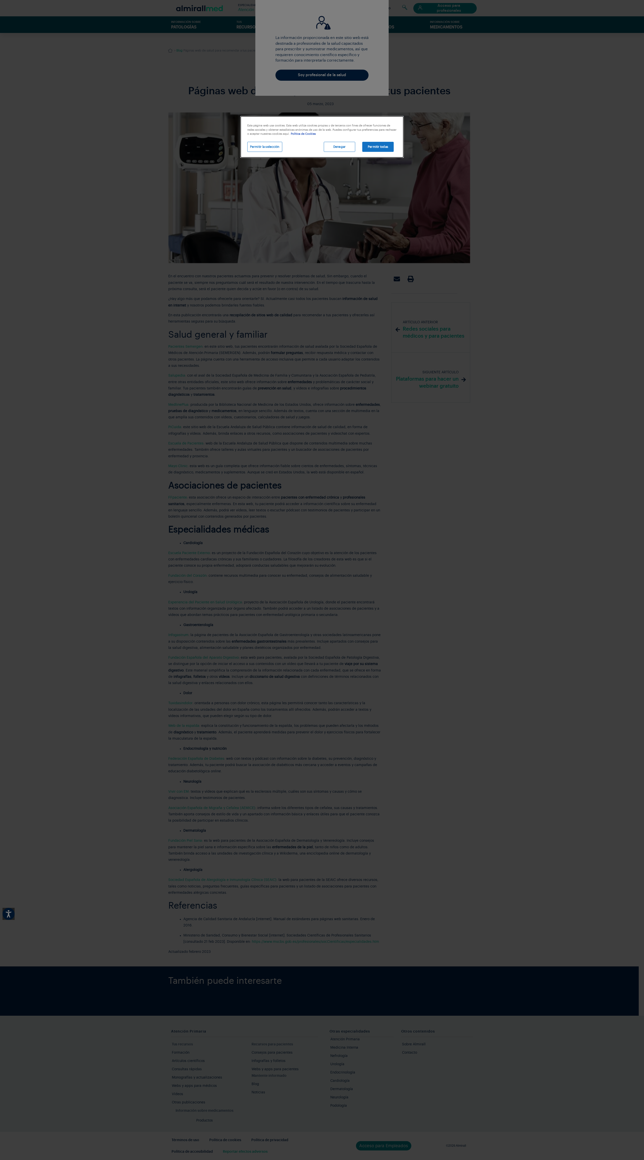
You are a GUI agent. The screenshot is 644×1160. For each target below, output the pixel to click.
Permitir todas (378, 146)
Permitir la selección (264, 146)
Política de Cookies (303, 133)
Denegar (339, 146)
